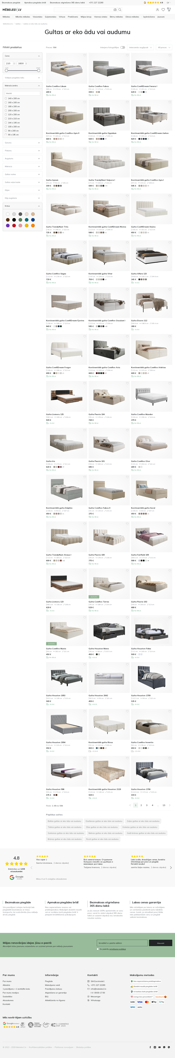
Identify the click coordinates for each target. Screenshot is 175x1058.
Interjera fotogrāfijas (109, 47)
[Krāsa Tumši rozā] (20, 225)
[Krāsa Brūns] (7, 219)
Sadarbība (7, 996)
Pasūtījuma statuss (53, 989)
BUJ (46, 996)
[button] (157, 9)
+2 (63, 139)
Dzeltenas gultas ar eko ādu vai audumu (104, 821)
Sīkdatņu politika (83, 1047)
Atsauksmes (8, 1000)
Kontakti (6, 1004)
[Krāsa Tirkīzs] (26, 219)
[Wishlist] (163, 10)
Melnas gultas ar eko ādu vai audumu (105, 833)
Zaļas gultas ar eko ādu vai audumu (143, 821)
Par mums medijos (11, 992)
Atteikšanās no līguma (55, 1000)
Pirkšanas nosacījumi (64, 1047)
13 (164, 805)
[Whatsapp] (170, 1047)
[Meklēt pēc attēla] (115, 9)
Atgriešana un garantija (56, 992)
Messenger (95, 996)
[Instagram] (156, 1047)
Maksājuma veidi (52, 985)
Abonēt (160, 943)
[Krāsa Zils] (32, 219)
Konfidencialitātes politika (40, 1047)
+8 (106, 139)
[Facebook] (151, 1047)
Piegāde (49, 981)
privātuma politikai (118, 949)
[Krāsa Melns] (14, 219)
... (158, 805)
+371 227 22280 (98, 985)
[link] (130, 805)
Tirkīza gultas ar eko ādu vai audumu (64, 827)
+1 (148, 139)
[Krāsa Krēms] (26, 214)
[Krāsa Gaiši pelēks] (14, 214)
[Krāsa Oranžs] (32, 225)
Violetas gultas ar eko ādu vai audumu (139, 827)
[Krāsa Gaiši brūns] (32, 214)
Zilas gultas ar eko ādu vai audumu (102, 827)
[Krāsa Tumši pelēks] (20, 214)
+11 (106, 186)
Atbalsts (6, 985)
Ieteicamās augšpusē (138, 47)
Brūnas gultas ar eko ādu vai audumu (65, 839)
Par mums (7, 981)
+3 (106, 748)
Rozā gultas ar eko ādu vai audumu (102, 839)
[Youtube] (160, 1047)
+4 (63, 467)
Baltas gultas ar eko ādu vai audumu (64, 821)
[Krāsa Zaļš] (20, 219)
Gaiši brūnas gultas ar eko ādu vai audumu (146, 833)
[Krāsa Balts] (7, 214)
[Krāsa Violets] (7, 225)
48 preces (162, 47)
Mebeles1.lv (8, 24)
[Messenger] (165, 1047)
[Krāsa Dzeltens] (26, 225)
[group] (54, 865)
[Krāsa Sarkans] (14, 225)
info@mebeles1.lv (98, 989)
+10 (106, 326)
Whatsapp (95, 1000)
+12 (63, 561)
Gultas (18, 24)
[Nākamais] (169, 805)
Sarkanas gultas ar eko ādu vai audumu (66, 833)
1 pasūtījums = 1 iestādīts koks (16, 989)
